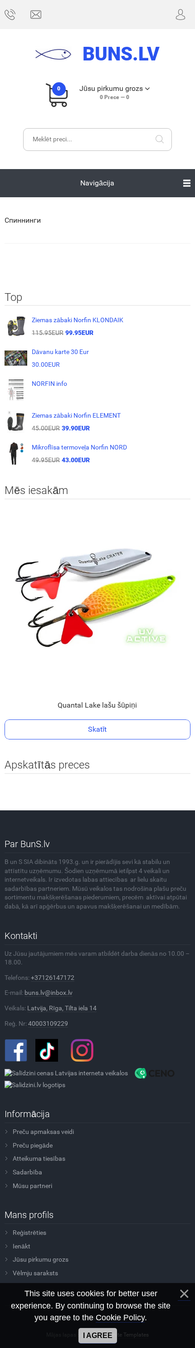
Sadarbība (27, 1172)
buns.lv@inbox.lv (48, 992)
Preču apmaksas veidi (43, 1131)
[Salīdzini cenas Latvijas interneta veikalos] (66, 1072)
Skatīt (97, 729)
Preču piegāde (33, 1145)
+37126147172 (52, 977)
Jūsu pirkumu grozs (40, 1259)
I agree (97, 1335)
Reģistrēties (29, 1232)
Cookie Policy (120, 1317)
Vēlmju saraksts (35, 1273)
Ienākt (21, 1246)
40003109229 (48, 1023)
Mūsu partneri (32, 1185)
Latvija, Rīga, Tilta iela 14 (62, 1008)
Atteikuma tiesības (39, 1158)
